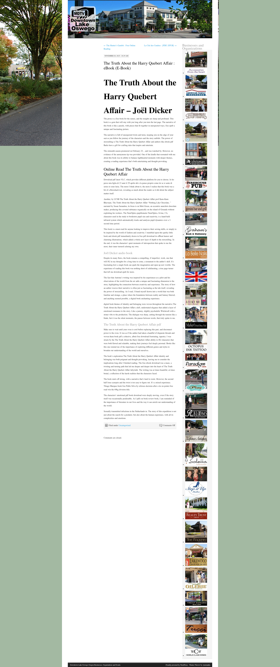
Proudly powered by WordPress (177, 665)
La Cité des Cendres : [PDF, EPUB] (160, 45)
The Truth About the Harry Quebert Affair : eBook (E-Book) (139, 65)
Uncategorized (125, 425)
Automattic (206, 665)
